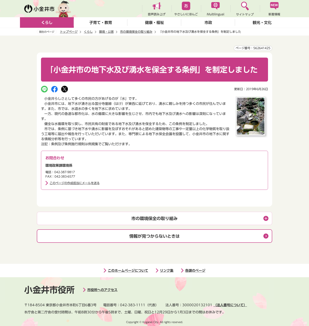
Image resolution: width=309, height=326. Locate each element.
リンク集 (166, 270)
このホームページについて (128, 270)
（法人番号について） (230, 305)
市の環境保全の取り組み (136, 31)
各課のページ (195, 270)
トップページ (69, 31)
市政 (208, 22)
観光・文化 (262, 22)
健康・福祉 (154, 22)
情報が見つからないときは (154, 236)
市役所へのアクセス (102, 290)
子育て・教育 (100, 22)
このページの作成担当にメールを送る (75, 183)
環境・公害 (106, 31)
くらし (47, 22)
